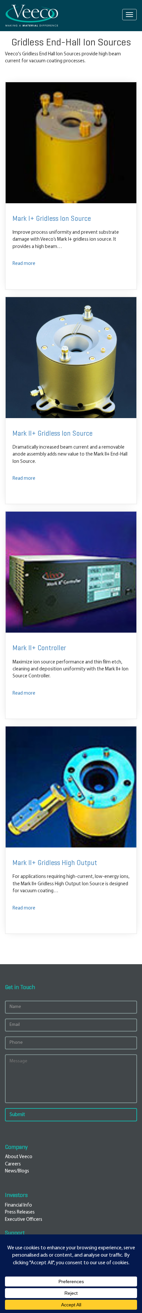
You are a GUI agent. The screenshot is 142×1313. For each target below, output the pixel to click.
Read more (24, 263)
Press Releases (20, 1212)
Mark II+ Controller (39, 648)
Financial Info (18, 1205)
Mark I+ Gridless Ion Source (52, 218)
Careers (13, 1164)
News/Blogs (17, 1171)
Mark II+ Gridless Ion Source (52, 433)
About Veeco (18, 1157)
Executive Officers (23, 1219)
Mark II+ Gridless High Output (55, 863)
